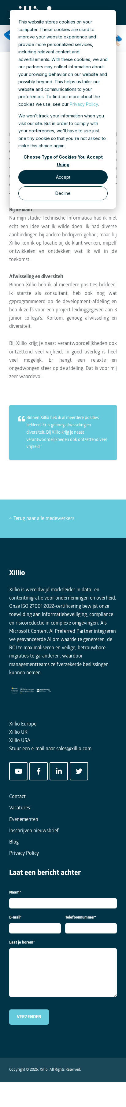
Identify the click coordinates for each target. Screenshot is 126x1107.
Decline (63, 193)
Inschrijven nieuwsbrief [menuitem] (34, 831)
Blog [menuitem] (14, 842)
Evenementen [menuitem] (23, 819)
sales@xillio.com (73, 749)
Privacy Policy (84, 104)
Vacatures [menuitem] (19, 808)
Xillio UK (18, 732)
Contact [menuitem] (17, 796)
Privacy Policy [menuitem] (24, 853)
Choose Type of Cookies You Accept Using (63, 160)
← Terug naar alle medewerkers (41, 518)
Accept (63, 177)
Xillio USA (19, 740)
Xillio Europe (22, 724)
